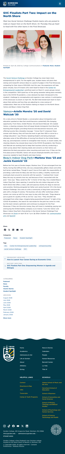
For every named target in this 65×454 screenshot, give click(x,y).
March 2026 (7, 310)
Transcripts (24, 393)
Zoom (16, 213)
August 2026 (7, 298)
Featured (46, 66)
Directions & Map (26, 386)
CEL (5, 246)
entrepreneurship (45, 246)
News (52, 66)
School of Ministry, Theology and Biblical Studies (49, 404)
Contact (22, 382)
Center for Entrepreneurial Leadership (23, 246)
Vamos (7, 111)
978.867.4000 (8, 436)
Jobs (21, 390)
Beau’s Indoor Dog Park (18, 158)
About (22, 362)
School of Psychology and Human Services (51, 411)
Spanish (12, 216)
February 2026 (8, 312)
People (44, 355)
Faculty (5, 286)
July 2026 (6, 300)
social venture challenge (12, 249)
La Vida (44, 366)
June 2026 (7, 303)
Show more (7, 318)
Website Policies (18, 446)
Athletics (23, 366)
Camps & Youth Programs (29, 397)
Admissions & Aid (26, 355)
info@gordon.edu (9, 433)
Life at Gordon (25, 358)
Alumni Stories (8, 289)
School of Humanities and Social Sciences (51, 398)
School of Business (48, 393)
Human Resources (48, 358)
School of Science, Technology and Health (50, 416)
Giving (22, 369)
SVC (25, 249)
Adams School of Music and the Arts (52, 383)
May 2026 (6, 305)
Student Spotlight (26, 238)
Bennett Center (47, 362)
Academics (24, 351)
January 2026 (8, 315)
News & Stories (47, 348)
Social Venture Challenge (15, 78)
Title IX (44, 369)
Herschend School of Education (49, 389)
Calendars (45, 351)
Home (22, 348)
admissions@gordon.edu (26, 433)
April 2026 (7, 307)
